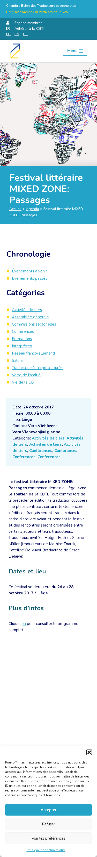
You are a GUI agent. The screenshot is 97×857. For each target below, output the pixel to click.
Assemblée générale (30, 317)
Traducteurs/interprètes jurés (37, 367)
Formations (22, 338)
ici (24, 623)
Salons (18, 360)
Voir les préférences (48, 838)
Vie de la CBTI (24, 382)
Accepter (48, 809)
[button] (89, 752)
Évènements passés (29, 278)
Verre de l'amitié (26, 375)
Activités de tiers (48, 438)
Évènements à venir (29, 271)
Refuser (48, 824)
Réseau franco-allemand (33, 353)
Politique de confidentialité (46, 850)
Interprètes (22, 346)
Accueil (15, 208)
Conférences (40, 450)
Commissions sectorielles (34, 324)
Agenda (32, 208)
